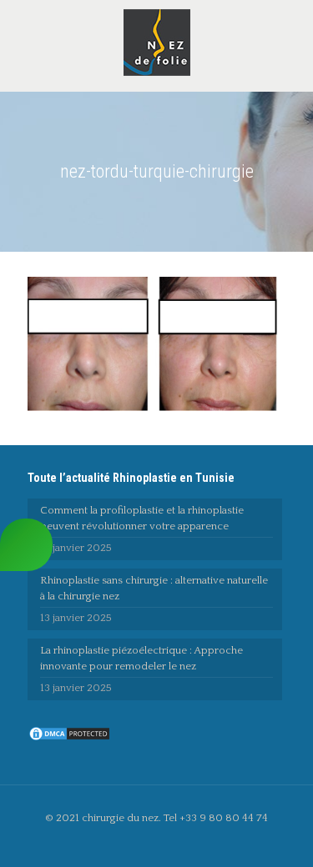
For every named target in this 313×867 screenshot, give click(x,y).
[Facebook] (145, 841)
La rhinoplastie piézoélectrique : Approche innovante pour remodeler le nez (141, 658)
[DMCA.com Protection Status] (69, 738)
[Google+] (168, 841)
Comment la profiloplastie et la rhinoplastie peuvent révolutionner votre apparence (142, 518)
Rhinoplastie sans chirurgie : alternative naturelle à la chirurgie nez (154, 588)
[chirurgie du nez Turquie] (156, 41)
